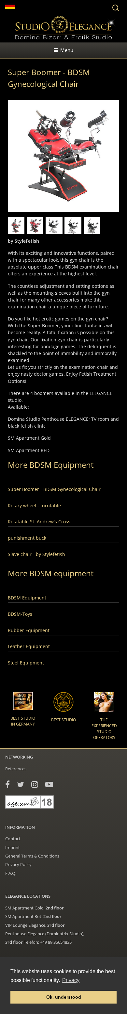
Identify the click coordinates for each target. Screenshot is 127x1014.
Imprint (12, 847)
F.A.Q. (10, 873)
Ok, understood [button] (63, 997)
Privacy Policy (18, 864)
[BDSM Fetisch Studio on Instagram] (34, 784)
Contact (13, 839)
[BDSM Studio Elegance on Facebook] (7, 784)
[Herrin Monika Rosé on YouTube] (49, 784)
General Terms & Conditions (32, 856)
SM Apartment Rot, (33, 916)
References (15, 769)
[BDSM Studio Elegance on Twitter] (20, 784)
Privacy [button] (70, 980)
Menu (66, 50)
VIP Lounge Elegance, (35, 925)
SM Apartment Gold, (34, 908)
